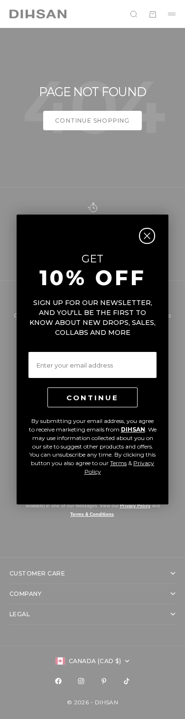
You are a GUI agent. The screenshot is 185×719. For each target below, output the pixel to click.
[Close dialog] (147, 236)
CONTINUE (92, 397)
